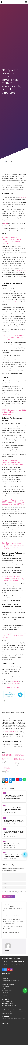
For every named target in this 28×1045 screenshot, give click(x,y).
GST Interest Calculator (8, 984)
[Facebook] (3, 969)
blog (5, 784)
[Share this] (6, 779)
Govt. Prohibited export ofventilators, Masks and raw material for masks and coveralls (13, 546)
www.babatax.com (11, 731)
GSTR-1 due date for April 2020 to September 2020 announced (14, 412)
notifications (15, 681)
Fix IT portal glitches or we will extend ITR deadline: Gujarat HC (14, 821)
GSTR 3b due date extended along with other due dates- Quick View (13, 337)
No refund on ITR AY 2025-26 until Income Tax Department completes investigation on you (13, 921)
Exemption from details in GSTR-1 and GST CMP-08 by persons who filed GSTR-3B (13, 502)
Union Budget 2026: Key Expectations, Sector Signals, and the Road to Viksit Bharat (13, 908)
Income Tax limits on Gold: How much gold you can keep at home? (13, 809)
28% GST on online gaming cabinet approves (12, 844)
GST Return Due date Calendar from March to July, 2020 (13, 855)
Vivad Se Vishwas (20, 270)
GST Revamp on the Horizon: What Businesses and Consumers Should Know (12, 934)
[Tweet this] (10, 779)
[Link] (1, 2)
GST (14, 302)
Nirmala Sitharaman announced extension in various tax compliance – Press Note (12, 240)
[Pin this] (17, 779)
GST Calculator (6, 986)
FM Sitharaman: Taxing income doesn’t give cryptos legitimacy (7, 769)
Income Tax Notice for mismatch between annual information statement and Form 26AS (14, 797)
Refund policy (5, 993)
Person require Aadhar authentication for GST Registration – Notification (12, 463)
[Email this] (3, 779)
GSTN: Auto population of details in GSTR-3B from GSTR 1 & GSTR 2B (14, 833)
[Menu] (26, 2)
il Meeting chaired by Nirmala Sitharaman (13, 580)
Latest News (5, 978)
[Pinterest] (8, 969)
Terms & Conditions (7, 990)
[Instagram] (11, 969)
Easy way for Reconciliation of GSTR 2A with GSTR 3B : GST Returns (14, 636)
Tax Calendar (5, 976)
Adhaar (5, 223)
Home (3, 988)
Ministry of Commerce (14, 683)
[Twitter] (5, 969)
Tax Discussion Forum (10, 688)
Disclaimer (4, 995)
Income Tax (22, 197)
